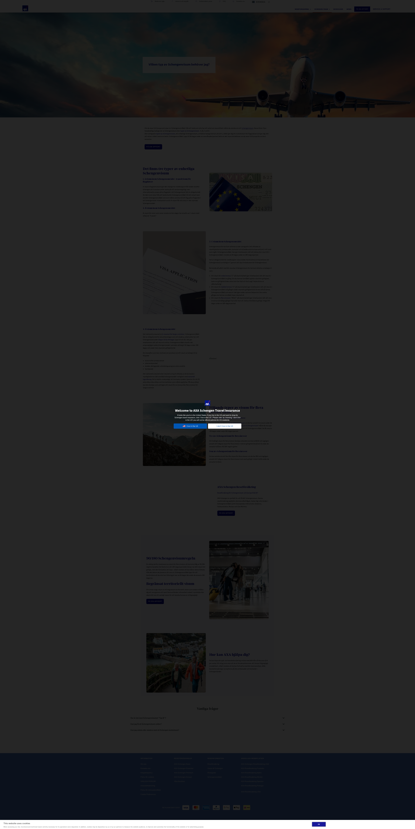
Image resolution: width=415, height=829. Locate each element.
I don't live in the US (224, 426)
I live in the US (192, 426)
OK (319, 824)
